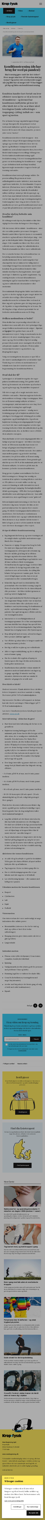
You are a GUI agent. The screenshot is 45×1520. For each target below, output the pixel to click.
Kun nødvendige (32, 1507)
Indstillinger (17, 1507)
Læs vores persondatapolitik (14, 1501)
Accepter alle (33, 1513)
